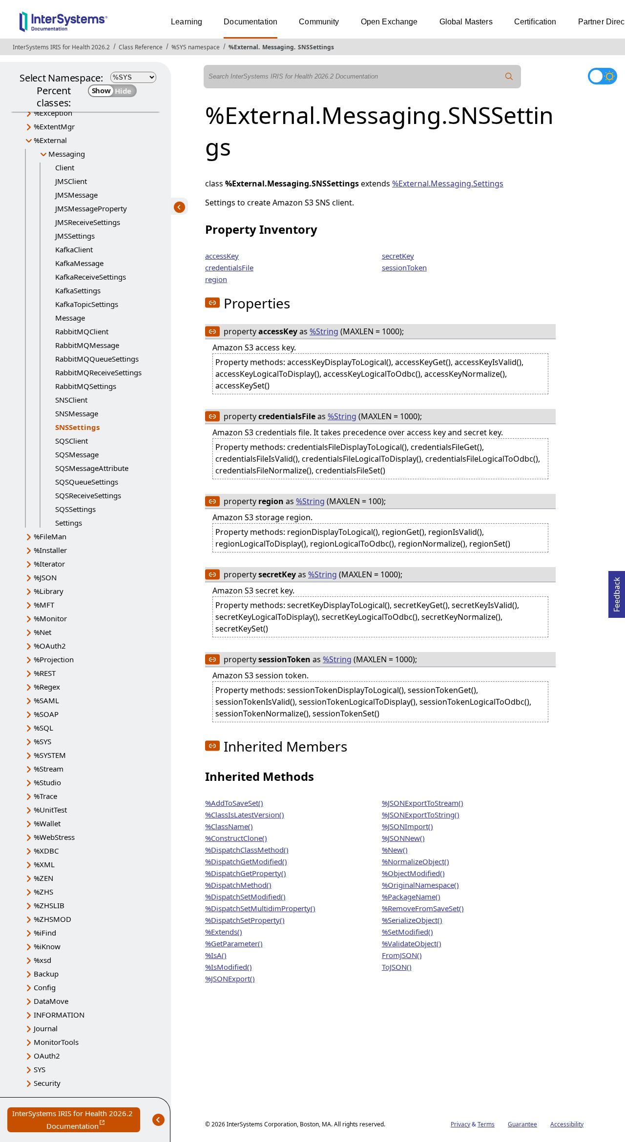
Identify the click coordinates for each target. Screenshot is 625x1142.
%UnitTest (50, 810)
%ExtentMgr (54, 126)
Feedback (616, 591)
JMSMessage (76, 195)
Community (319, 22)
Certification (535, 22)
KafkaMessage (79, 263)
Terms (486, 1124)
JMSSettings (75, 236)
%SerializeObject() (412, 920)
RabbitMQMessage (87, 345)
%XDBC (46, 851)
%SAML (46, 700)
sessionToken (404, 267)
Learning (186, 22)
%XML (44, 864)
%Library (48, 591)
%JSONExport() (230, 978)
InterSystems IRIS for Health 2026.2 (61, 47)
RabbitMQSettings (85, 386)
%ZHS (43, 892)
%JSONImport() (407, 826)
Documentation (250, 22)
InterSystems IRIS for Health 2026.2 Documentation (76, 1120)
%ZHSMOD (52, 919)
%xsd (42, 960)
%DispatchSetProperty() (245, 920)
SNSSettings (316, 47)
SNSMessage (76, 413)
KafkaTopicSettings (86, 304)
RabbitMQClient (81, 331)
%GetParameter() (234, 943)
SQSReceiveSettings (88, 495)
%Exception (53, 113)
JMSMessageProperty (91, 208)
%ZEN (43, 878)
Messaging (278, 47)
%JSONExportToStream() (422, 803)
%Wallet (47, 823)
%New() (395, 850)
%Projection (54, 659)
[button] (212, 302)
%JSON (45, 577)
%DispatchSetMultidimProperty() (260, 908)
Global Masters (466, 22)
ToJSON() (397, 967)
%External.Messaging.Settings (447, 183)
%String (324, 331)
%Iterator (49, 564)
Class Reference (141, 47)
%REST (45, 673)
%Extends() (223, 932)
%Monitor (50, 618)
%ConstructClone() (236, 838)
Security (47, 1083)
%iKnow (47, 946)
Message (70, 318)
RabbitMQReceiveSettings (98, 372)
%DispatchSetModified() (245, 896)
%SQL (43, 728)
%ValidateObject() (411, 943)
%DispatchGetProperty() (245, 873)
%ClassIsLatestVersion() (244, 814)
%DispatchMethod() (238, 885)
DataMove (51, 1001)
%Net (42, 632)
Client (64, 167)
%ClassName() (229, 826)
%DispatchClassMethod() (247, 850)
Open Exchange (389, 22)
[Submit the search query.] (509, 76)
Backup (46, 974)
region (216, 279)
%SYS (42, 741)
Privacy (460, 1124)
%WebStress (54, 837)
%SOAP (46, 714)
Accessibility (566, 1124)
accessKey (222, 256)
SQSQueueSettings (86, 482)
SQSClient (71, 441)
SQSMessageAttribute (91, 468)
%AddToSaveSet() (234, 803)
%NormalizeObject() (415, 861)
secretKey (398, 256)
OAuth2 (47, 1055)
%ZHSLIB (49, 905)
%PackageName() (411, 896)
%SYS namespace (195, 47)
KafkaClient (74, 249)
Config (45, 987)
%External (243, 47)
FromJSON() (402, 955)
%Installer (50, 550)
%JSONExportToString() (420, 814)
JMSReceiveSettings (87, 222)
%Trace (45, 796)
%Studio (47, 782)
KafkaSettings (78, 290)
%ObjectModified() (413, 873)
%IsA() (216, 955)
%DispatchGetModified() (246, 861)
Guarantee (522, 1124)
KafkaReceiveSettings (90, 277)
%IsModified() (228, 967)
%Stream (48, 769)
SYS (39, 1069)
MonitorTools (56, 1042)
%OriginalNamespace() (420, 885)
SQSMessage (77, 454)
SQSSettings (75, 509)
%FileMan (50, 536)
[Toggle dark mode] (602, 76)
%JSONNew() (403, 838)
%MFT (44, 605)
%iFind (45, 933)
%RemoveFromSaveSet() (423, 908)
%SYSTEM (50, 755)
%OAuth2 (50, 646)
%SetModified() (407, 932)
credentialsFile (229, 267)
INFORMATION (59, 1015)
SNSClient (71, 400)
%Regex (47, 687)
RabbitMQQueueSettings (97, 359)
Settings (68, 523)
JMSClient (71, 181)
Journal (46, 1028)
